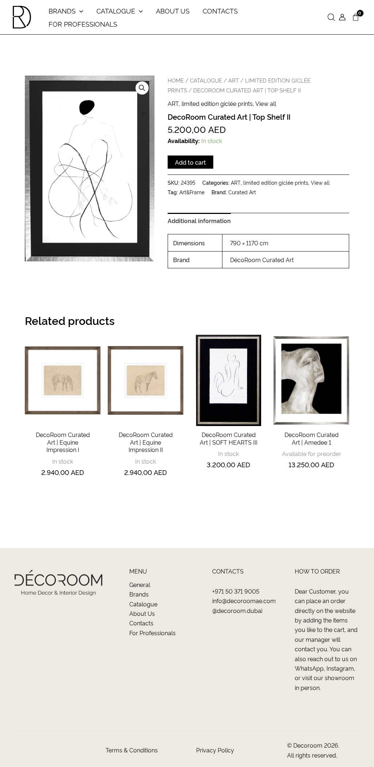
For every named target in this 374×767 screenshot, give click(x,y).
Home (176, 80)
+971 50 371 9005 (235, 591)
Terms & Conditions (132, 750)
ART (233, 80)
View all (265, 103)
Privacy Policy (215, 750)
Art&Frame (192, 192)
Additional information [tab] (199, 220)
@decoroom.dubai (237, 610)
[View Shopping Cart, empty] (355, 17)
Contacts (141, 623)
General (139, 584)
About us (142, 613)
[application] (79, 10)
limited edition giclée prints (217, 103)
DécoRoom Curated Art (262, 260)
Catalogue (143, 604)
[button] (331, 17)
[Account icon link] (342, 17)
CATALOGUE (206, 80)
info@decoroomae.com (244, 601)
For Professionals (152, 633)
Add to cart (190, 162)
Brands (139, 594)
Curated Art (242, 192)
